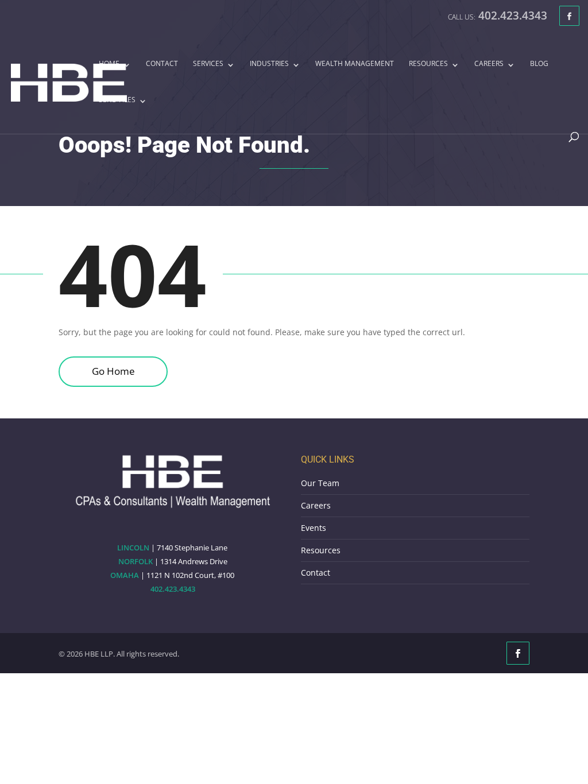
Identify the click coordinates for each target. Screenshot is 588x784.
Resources (428, 64)
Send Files (117, 100)
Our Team (320, 483)
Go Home (113, 371)
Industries (269, 64)
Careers (489, 64)
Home (109, 64)
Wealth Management (354, 64)
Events (313, 527)
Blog (539, 64)
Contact (162, 64)
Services (208, 64)
